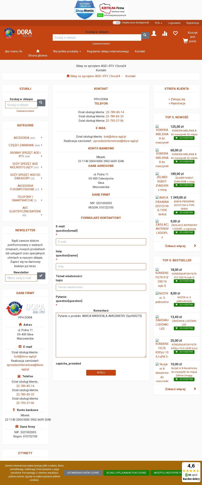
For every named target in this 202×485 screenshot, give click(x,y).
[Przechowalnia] (175, 33)
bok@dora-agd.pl (25, 356)
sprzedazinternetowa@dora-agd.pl (115, 141)
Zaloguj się (178, 99)
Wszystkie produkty (66, 51)
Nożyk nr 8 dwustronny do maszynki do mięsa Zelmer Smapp (184, 372)
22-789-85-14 (25, 386)
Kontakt (130, 76)
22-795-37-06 (25, 403)
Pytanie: (69, 299)
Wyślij (101, 372)
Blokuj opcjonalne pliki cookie (126, 472)
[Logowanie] (154, 33)
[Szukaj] (145, 35)
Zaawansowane (101, 43)
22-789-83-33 (25, 394)
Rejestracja (192, 22)
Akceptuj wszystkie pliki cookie (174, 472)
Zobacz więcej (175, 246)
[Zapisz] (41, 275)
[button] (158, 23)
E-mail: (67, 228)
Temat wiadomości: (69, 278)
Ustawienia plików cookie (83, 472)
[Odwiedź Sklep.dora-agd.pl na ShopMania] (84, 9)
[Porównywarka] (164, 33)
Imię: (67, 253)
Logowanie (174, 22)
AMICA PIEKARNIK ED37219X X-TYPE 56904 (184, 205)
